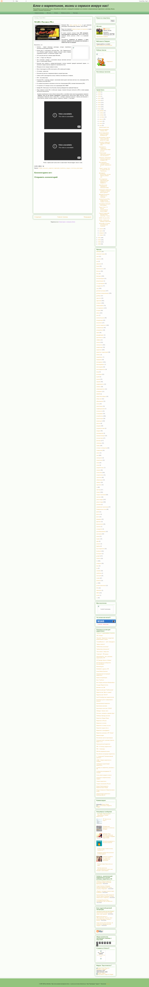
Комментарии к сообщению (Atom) (67, 221)
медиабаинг (99, 357)
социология (99, 460)
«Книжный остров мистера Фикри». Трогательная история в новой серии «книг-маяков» (105, 913)
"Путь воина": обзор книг (102, 651)
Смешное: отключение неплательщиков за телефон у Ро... (105, 159)
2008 (99, 244)
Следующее (37, 217)
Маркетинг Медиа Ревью (102, 718)
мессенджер (99, 367)
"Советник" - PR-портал (102, 654)
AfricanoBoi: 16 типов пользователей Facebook (104, 225)
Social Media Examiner (102, 671)
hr (96, 561)
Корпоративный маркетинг (103, 703)
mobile (98, 578)
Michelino (107, 29)
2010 (99, 239)
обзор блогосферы (101, 396)
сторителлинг (99, 475)
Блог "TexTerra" (100, 680)
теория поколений (101, 494)
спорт (97, 465)
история (40, 168)
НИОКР (98, 394)
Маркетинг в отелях (101, 723)
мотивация (99, 374)
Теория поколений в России (103, 783)
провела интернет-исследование (79, 29)
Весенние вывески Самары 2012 (103, 130)
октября (101, 115)
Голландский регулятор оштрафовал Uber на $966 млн (104, 900)
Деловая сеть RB (100, 687)
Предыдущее (87, 217)
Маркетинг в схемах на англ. (103, 725)
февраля (101, 233)
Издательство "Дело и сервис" (104, 692)
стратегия (98, 477)
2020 (99, 92)
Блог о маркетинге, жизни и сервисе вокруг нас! (70, 5)
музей (97, 376)
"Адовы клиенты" (100, 644)
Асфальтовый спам (104, 127)
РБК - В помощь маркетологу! (104, 746)
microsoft (98, 575)
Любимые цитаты (65, 13)
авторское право (100, 254)
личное (98, 342)
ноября (101, 112)
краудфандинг (100, 335)
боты (97, 273)
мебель (98, 354)
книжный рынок (100, 317)
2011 (99, 237)
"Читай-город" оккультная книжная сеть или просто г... (104, 154)
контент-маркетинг (101, 325)
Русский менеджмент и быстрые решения (109, 842)
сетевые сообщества (101, 448)
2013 (99, 106)
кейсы (97, 313)
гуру (97, 288)
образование (99, 401)
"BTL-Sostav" (99, 635)
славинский (99, 450)
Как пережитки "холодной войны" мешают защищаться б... (105, 164)
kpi (97, 568)
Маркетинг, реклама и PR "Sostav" (105, 733)
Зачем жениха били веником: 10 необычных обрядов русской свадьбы (104, 924)
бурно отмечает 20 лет (76, 25)
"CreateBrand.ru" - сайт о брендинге (105, 641)
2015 (99, 102)
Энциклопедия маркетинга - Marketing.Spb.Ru (103, 794)
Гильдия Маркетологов (102, 685)
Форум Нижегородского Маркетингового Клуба (102, 787)
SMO (97, 592)
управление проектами (102, 507)
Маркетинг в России (101, 720)
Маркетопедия (100, 735)
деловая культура (100, 290)
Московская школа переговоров (104, 737)
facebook (98, 551)
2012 (99, 109)
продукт (68, 168)
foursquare (99, 553)
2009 (99, 242)
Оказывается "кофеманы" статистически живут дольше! (105, 148)
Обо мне (49, 13)
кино (97, 315)
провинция (99, 421)
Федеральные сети (101, 509)
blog (100, 952)
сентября (101, 117)
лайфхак (98, 340)
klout (97, 565)
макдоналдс (99, 347)
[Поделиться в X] (38, 166)
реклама (98, 440)
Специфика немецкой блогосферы (104, 204)
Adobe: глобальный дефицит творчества (105, 220)
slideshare (98, 590)
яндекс (98, 538)
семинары (99, 443)
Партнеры (75, 13)
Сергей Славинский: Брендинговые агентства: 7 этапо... (105, 214)
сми (97, 455)
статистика (73, 168)
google (98, 556)
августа (101, 119)
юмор (97, 536)
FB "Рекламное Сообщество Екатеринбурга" (103, 663)
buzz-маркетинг (100, 548)
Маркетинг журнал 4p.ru (102, 728)
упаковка (98, 504)
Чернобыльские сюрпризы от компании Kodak (104, 186)
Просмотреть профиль (102, 36)
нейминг (98, 386)
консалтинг (99, 322)
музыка (98, 379)
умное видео (79, 168)
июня (100, 123)
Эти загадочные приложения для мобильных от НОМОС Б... (104, 180)
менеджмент (99, 362)
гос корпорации (100, 283)
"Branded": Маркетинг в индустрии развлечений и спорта (105, 638)
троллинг (98, 497)
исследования (100, 308)
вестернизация (100, 278)
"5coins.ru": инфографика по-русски (105, 633)
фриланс (98, 521)
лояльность (45, 168)
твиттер (98, 489)
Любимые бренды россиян (103, 715)
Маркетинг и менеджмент (102, 730)
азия (97, 256)
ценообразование (100, 531)
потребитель (63, 168)
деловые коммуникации (102, 293)
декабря (101, 110)
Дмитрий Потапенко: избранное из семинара (104, 196)
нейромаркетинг (100, 389)
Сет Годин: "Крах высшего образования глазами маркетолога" (103, 815)
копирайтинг (99, 330)
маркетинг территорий (54, 168)
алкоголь (98, 258)
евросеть (98, 298)
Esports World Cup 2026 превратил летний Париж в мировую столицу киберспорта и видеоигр (105, 896)
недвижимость (100, 384)
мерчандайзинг (100, 364)
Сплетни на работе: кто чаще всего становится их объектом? (108, 858)
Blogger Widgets (105, 804)
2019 (99, 94)
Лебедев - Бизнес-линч (102, 710)
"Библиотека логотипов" (102, 646)
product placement (101, 585)
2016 (99, 100)
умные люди (99, 502)
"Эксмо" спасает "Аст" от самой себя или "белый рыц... (104, 170)
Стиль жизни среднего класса (103, 775)
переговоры (99, 406)
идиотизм (98, 300)
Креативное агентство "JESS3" (104, 708)
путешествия (99, 438)
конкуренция (99, 320)
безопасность (99, 268)
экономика (99, 534)
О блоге (56, 13)
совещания (99, 457)
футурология (99, 524)
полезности (99, 411)
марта (101, 230)
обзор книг (99, 398)
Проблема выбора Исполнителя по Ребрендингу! (105, 853)
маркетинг (99, 349)
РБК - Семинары (100, 749)
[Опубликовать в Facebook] (39, 166)
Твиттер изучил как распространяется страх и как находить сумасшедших (104, 869)
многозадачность (100, 369)
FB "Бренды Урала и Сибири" (103, 660)
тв (96, 487)
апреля (101, 228)
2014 (99, 104)
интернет (98, 303)
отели (97, 403)
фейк (97, 511)
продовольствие (100, 428)
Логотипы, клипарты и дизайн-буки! (105, 713)
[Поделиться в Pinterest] (41, 166)
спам (97, 462)
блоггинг (98, 271)
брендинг (98, 276)
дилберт (98, 295)
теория (98, 492)
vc (96, 597)
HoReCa (98, 558)
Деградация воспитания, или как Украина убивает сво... (105, 174)
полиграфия (99, 413)
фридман (98, 519)
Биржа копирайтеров (101, 677)
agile (97, 541)
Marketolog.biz (100, 666)
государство (99, 286)
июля (100, 121)
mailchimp (98, 573)
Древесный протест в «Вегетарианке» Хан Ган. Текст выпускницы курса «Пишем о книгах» (104, 918)
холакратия (99, 529)
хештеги (98, 526)
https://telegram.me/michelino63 (104, 45)
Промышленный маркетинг (103, 744)
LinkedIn (98, 570)
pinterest (98, 580)
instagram (98, 563)
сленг (97, 452)
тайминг (98, 482)
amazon (98, 543)
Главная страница (39, 13)
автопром (98, 251)
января (101, 235)
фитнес (98, 514)
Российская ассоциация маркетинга (105, 753)
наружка (98, 381)
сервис (98, 445)
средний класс (100, 467)
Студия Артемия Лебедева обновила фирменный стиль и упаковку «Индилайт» (104, 887)
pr (96, 583)
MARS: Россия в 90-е (44, 21)
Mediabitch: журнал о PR (102, 669)
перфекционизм (100, 408)
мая (100, 125)
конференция (99, 327)
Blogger (108, 983)
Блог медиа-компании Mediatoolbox (105, 682)
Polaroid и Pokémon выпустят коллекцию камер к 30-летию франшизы (103, 882)
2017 (99, 98)
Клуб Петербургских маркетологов (105, 697)
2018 (99, 96)
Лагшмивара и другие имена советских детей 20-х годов (104, 139)
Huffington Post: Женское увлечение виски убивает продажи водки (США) (109, 835)
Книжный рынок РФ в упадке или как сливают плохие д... (104, 200)
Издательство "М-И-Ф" (102, 694)
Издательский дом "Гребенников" (104, 690)
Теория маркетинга (101, 781)
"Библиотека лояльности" (102, 649)
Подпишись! (110, 61)
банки (97, 266)
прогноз (98, 423)
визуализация (99, 281)
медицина (99, 359)
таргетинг (98, 484)
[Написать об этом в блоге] (36, 166)
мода (97, 371)
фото (97, 516)
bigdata (98, 546)
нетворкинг (99, 391)
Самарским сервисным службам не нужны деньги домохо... (105, 191)
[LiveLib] (106, 624)
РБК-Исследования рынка (103, 751)
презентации (99, 418)
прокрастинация (100, 435)
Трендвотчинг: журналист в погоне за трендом (108, 828)
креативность (99, 337)
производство (99, 433)
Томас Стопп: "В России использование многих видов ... (103, 209)
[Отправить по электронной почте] (35, 166)
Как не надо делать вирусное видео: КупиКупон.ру (104, 134)
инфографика (99, 305)
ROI (97, 588)
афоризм (98, 263)
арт (97, 261)
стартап (98, 470)
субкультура (99, 480)
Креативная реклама (101, 706)
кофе (97, 332)
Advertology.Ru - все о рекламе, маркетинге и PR (104, 657)
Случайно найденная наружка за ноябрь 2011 (104, 143)
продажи (98, 425)
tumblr (97, 595)
